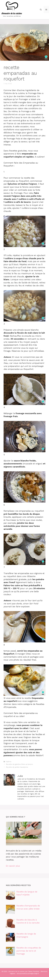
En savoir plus (13, 866)
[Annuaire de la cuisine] (12, 9)
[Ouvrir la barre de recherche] (41, 9)
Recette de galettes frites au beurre (19, 764)
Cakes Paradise (33, 971)
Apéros (8, 761)
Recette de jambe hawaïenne (17, 767)
